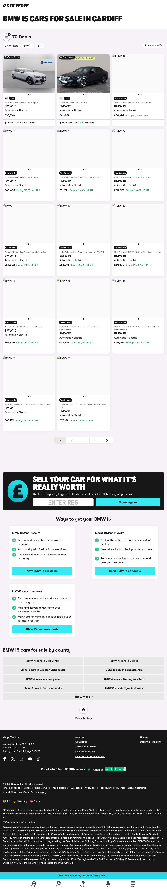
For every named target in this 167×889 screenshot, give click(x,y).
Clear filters (11, 45)
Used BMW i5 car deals (125, 571)
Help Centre (11, 737)
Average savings (11, 827)
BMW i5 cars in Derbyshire (43, 660)
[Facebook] (5, 760)
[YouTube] (30, 760)
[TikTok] (38, 760)
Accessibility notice (12, 792)
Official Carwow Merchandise (90, 756)
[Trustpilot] (105, 769)
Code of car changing (34, 792)
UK (8, 801)
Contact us (81, 741)
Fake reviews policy (109, 787)
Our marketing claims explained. (21, 822)
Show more (83, 696)
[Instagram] (22, 760)
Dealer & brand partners (152, 741)
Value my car (128, 502)
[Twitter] (13, 760)
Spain (37, 801)
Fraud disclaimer (60, 787)
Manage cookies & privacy (36, 787)
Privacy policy (91, 787)
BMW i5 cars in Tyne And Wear (124, 688)
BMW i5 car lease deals (42, 629)
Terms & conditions (12, 787)
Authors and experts (85, 746)
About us (79, 737)
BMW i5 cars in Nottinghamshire (124, 679)
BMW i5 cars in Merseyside (43, 679)
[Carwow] (16, 5)
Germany (22, 801)
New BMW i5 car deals (42, 571)
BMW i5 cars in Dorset (124, 660)
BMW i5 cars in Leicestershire (124, 670)
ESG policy (76, 787)
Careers (144, 737)
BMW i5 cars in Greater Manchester (43, 670)
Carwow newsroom (85, 751)
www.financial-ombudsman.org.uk (114, 852)
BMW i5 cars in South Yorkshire (43, 688)
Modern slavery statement (134, 787)
